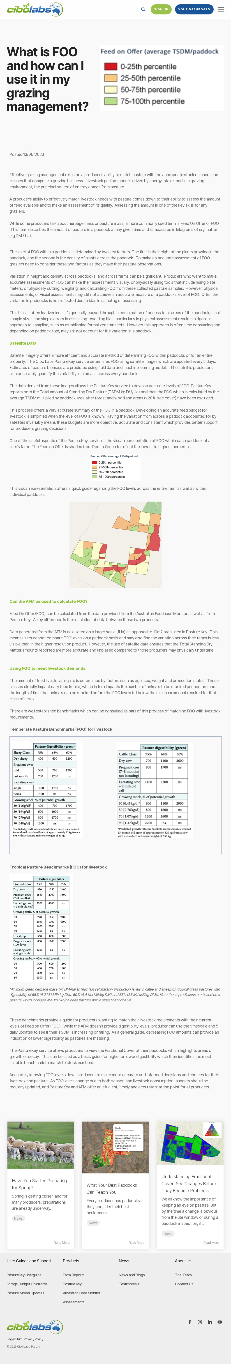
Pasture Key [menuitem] (72, 1284)
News (18, 1218)
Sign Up (161, 9)
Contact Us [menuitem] (184, 1284)
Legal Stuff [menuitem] (14, 1339)
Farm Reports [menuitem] (74, 1275)
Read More (61, 1242)
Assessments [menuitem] (73, 1302)
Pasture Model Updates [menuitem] (25, 1293)
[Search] (143, 9)
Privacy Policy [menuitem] (33, 1339)
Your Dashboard (194, 9)
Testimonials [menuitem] (129, 1284)
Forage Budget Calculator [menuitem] (27, 1284)
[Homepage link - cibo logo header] (35, 1331)
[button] (221, 9)
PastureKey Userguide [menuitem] (24, 1275)
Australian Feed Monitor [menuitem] (81, 1293)
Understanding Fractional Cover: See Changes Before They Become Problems (189, 1183)
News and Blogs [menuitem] (132, 1275)
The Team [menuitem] (183, 1275)
